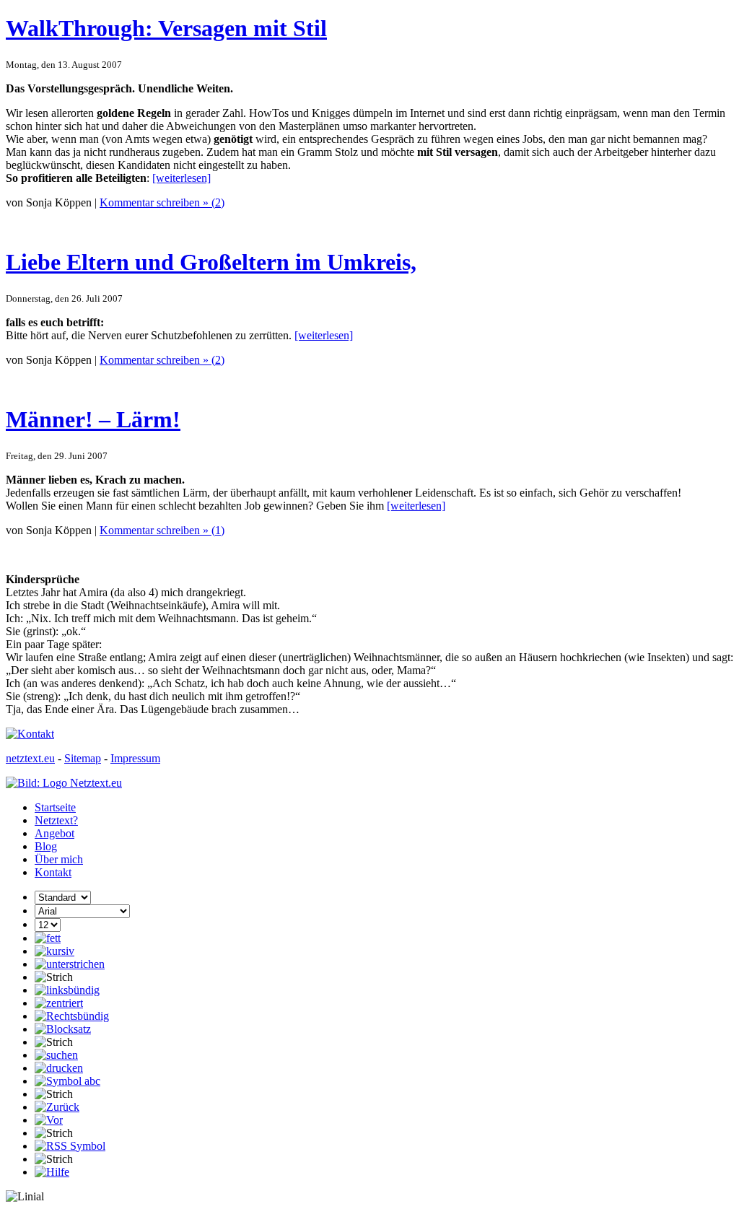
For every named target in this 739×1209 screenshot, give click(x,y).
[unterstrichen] (70, 964)
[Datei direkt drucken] (59, 1068)
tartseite (55, 807)
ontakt (53, 872)
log (46, 846)
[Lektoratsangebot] (67, 1081)
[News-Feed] (70, 1146)
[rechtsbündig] (72, 1016)
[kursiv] (54, 951)
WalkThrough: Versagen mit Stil (166, 28)
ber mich (59, 859)
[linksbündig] (67, 990)
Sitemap (82, 758)
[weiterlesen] (181, 178)
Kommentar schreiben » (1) (162, 530)
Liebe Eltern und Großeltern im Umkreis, (211, 262)
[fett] (48, 938)
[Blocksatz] (63, 1029)
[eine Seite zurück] (57, 1107)
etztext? (56, 820)
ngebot (54, 833)
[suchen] (56, 1055)
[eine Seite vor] (49, 1120)
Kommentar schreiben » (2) (162, 202)
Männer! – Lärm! (93, 419)
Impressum (135, 758)
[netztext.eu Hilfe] (52, 1172)
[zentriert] (59, 1003)
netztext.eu (30, 758)
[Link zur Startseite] (64, 783)
